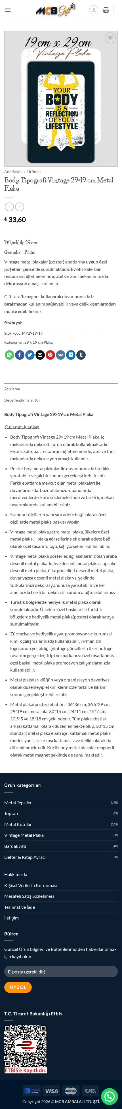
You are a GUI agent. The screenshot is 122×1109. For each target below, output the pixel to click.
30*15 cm (58, 711)
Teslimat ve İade (19, 907)
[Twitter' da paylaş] (30, 355)
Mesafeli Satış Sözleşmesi (29, 896)
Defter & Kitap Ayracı (25, 857)
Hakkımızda (15, 874)
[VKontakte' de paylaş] (60, 355)
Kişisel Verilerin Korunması (30, 885)
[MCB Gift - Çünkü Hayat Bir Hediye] (56, 10)
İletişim (11, 917)
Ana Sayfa (13, 171)
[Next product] (9, 206)
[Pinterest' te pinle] (50, 355)
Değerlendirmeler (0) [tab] (22, 400)
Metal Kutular (18, 824)
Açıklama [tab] (12, 389)
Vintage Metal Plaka (24, 835)
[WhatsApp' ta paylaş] (9, 355)
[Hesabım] (93, 9)
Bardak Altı (15, 846)
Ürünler (34, 171)
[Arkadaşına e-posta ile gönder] (40, 355)
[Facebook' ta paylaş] (19, 355)
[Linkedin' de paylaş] (70, 355)
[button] (7, 10)
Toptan (11, 813)
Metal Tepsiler (18, 802)
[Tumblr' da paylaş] (81, 355)
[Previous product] (19, 206)
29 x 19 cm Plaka (38, 342)
